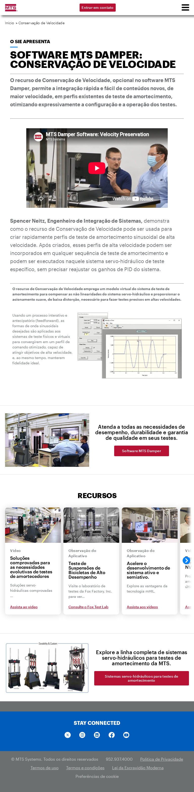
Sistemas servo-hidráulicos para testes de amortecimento (141, 678)
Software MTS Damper (141, 451)
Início (9, 23)
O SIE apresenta (30, 41)
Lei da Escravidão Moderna (138, 767)
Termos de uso (45, 767)
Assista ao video (24, 607)
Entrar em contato (97, 7)
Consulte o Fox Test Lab (88, 607)
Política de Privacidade (161, 759)
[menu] (185, 7)
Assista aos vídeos (142, 607)
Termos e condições (85, 767)
